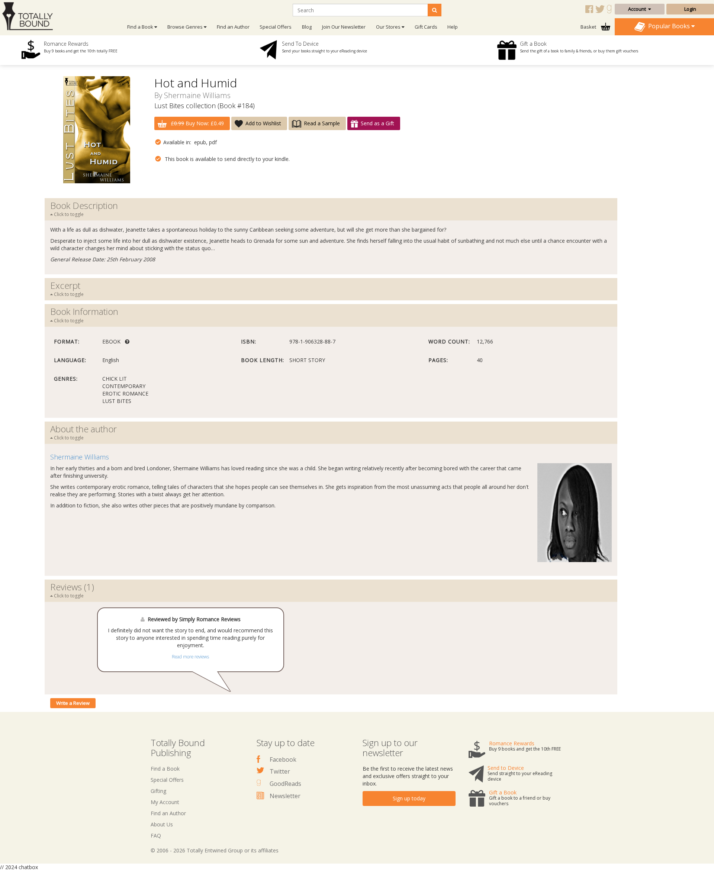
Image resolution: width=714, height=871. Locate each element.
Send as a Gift (377, 123)
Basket (588, 26)
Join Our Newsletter (344, 26)
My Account (165, 802)
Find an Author (233, 26)
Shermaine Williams (197, 95)
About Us (162, 824)
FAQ (156, 835)
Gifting (158, 790)
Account (638, 9)
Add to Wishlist (263, 123)
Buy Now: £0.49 (197, 123)
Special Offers (276, 26)
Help (452, 26)
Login (690, 9)
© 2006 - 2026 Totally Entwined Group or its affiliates (215, 850)
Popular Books (668, 26)
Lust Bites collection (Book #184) (204, 105)
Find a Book (165, 768)
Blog (307, 26)
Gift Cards (426, 26)
